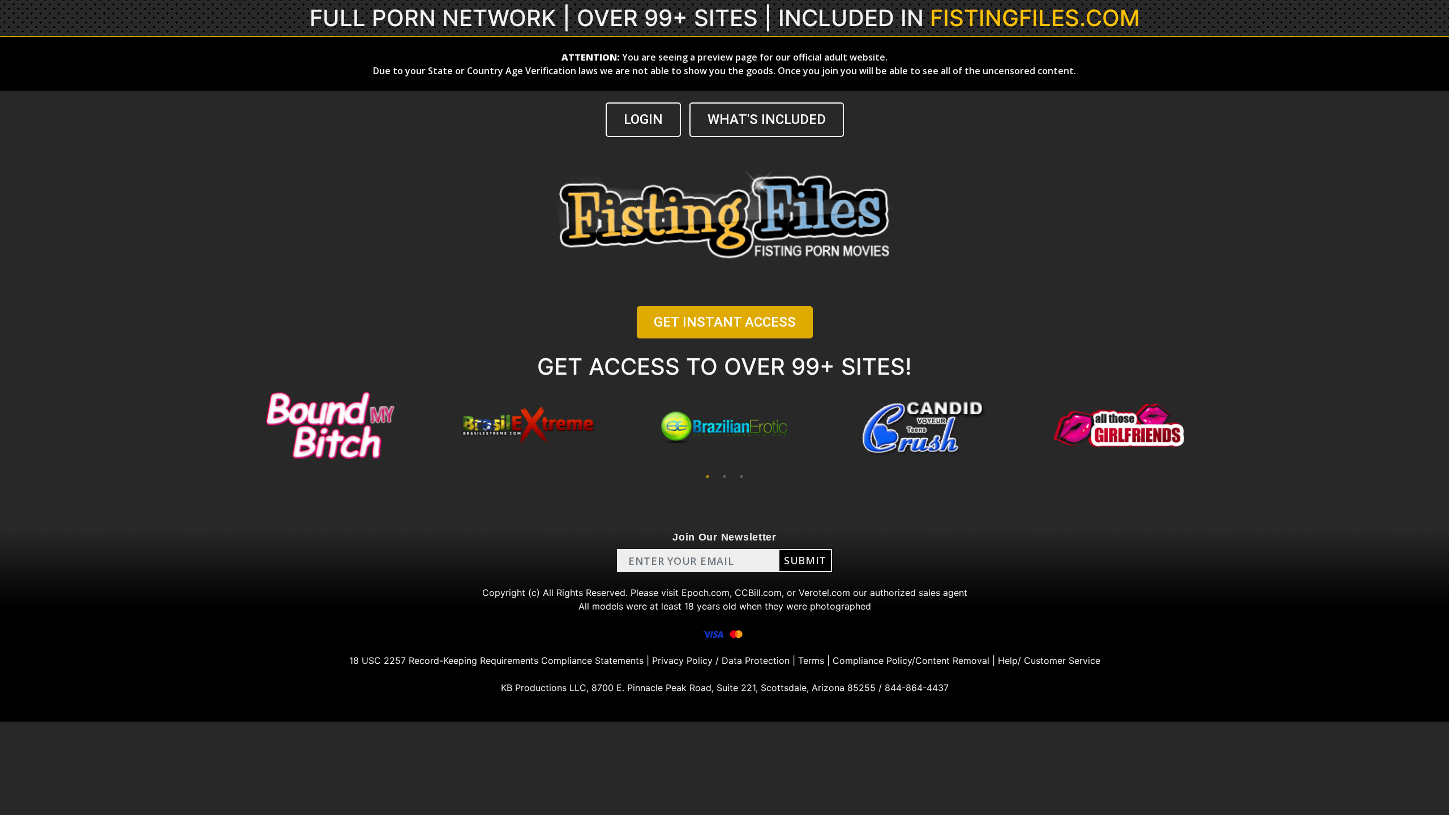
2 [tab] (724, 476)
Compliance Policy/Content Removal (911, 660)
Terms (811, 660)
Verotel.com (824, 592)
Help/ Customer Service (1049, 660)
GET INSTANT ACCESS (725, 322)
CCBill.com (758, 592)
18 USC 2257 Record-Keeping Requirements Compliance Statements (496, 660)
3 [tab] (741, 476)
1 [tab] (707, 476)
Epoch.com (705, 592)
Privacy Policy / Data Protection (721, 660)
